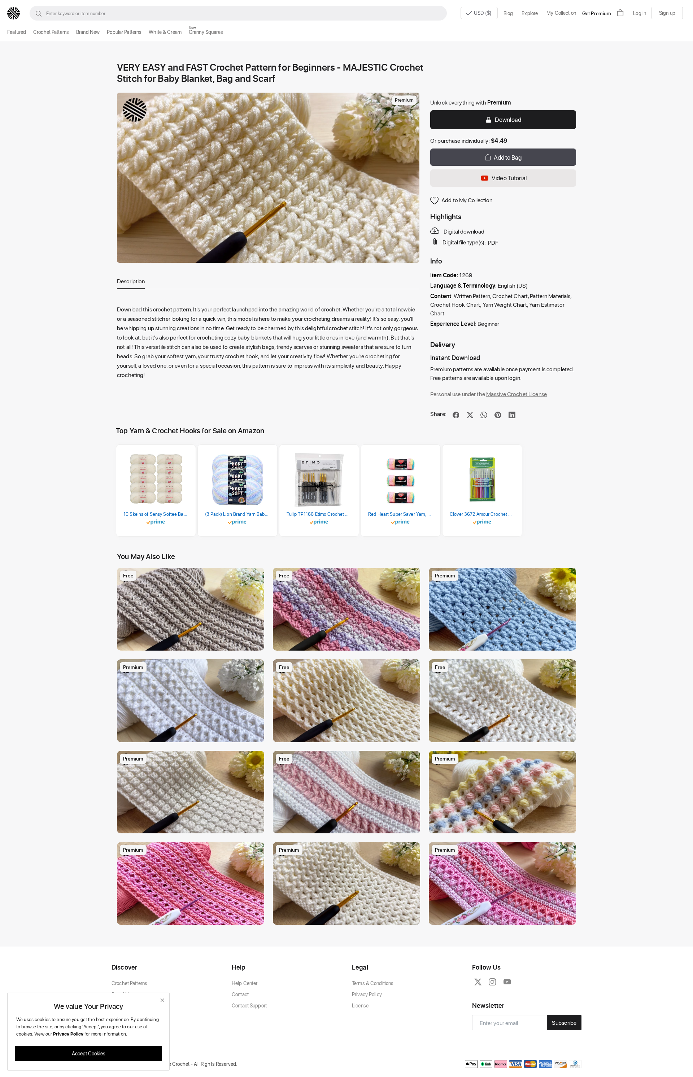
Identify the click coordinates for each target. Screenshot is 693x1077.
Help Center (244, 983)
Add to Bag (508, 157)
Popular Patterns (124, 31)
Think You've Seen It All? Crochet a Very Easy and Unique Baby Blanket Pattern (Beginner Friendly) (192, 734)
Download (508, 119)
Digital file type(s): (464, 242)
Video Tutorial (509, 178)
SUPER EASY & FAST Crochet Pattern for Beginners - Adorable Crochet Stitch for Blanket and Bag (504, 643)
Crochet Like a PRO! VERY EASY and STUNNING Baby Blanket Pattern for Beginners (192, 826)
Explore (530, 13)
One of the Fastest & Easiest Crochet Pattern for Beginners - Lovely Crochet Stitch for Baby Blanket (348, 643)
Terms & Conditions (372, 983)
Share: (438, 413)
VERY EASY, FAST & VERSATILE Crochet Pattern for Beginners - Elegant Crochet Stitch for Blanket (504, 734)
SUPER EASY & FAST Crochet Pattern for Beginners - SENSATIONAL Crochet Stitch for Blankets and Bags (192, 643)
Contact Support (249, 1005)
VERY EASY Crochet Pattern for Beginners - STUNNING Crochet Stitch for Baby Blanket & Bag (348, 917)
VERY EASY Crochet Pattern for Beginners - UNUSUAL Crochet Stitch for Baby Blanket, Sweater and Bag (348, 734)
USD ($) (483, 12)
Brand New (88, 31)
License (360, 1005)
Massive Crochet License (516, 394)
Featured (16, 31)
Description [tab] (131, 281)
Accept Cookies (88, 1053)
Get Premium (596, 13)
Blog (508, 13)
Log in (639, 13)
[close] (162, 1000)
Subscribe (564, 1022)
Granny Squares (206, 31)
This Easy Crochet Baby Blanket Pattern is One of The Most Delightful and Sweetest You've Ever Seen (504, 826)
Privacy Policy (367, 994)
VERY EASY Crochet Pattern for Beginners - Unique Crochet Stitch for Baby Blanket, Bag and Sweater (192, 917)
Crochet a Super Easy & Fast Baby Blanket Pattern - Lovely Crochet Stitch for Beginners (348, 826)
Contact (240, 994)
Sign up (667, 12)
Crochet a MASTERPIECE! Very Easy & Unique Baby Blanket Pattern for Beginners (504, 917)
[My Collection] (255, 576)
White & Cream (165, 31)
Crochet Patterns (51, 31)
